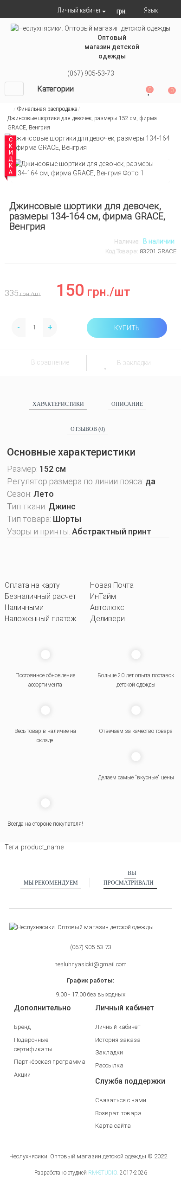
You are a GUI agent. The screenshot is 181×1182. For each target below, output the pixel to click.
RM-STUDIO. (103, 1172)
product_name (42, 847)
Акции (22, 1074)
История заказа (118, 1039)
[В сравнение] (20, 362)
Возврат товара (118, 1113)
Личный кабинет (118, 1026)
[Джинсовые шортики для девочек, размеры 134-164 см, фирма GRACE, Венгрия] (90, 168)
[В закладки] (106, 362)
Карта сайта (113, 1125)
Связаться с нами (120, 1100)
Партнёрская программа (49, 1061)
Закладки (109, 1052)
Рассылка (109, 1065)
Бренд (22, 1026)
